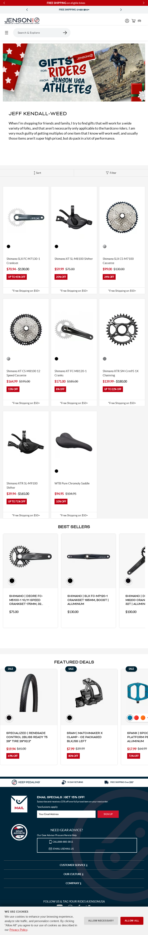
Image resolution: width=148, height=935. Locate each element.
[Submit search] (65, 32)
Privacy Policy (18, 929)
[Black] (8, 246)
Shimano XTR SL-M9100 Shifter (22, 485)
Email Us (63, 848)
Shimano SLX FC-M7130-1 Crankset (23, 261)
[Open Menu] (6, 32)
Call (63, 841)
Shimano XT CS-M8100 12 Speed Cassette (23, 373)
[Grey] (104, 359)
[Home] (22, 21)
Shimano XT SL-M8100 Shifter (74, 258)
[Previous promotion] (27, 9)
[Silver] (104, 246)
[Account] (127, 21)
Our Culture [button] (73, 874)
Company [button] (73, 883)
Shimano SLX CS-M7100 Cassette (118, 261)
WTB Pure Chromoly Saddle (72, 483)
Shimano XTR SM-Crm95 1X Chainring (121, 373)
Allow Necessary (101, 920)
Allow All (132, 920)
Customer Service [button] (73, 865)
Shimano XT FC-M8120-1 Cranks (71, 373)
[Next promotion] (121, 9)
